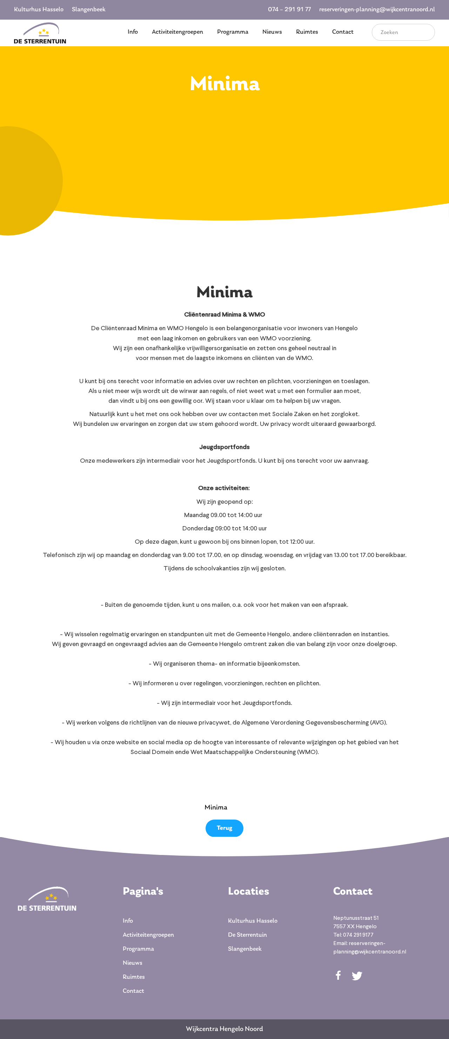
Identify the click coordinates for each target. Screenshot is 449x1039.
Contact (343, 32)
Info (133, 32)
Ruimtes (307, 32)
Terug (224, 828)
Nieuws (272, 32)
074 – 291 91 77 (289, 10)
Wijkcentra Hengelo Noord (224, 1029)
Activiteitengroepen (177, 32)
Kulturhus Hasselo (38, 10)
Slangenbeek (89, 10)
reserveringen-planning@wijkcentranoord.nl (377, 10)
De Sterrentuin (247, 935)
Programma (232, 32)
